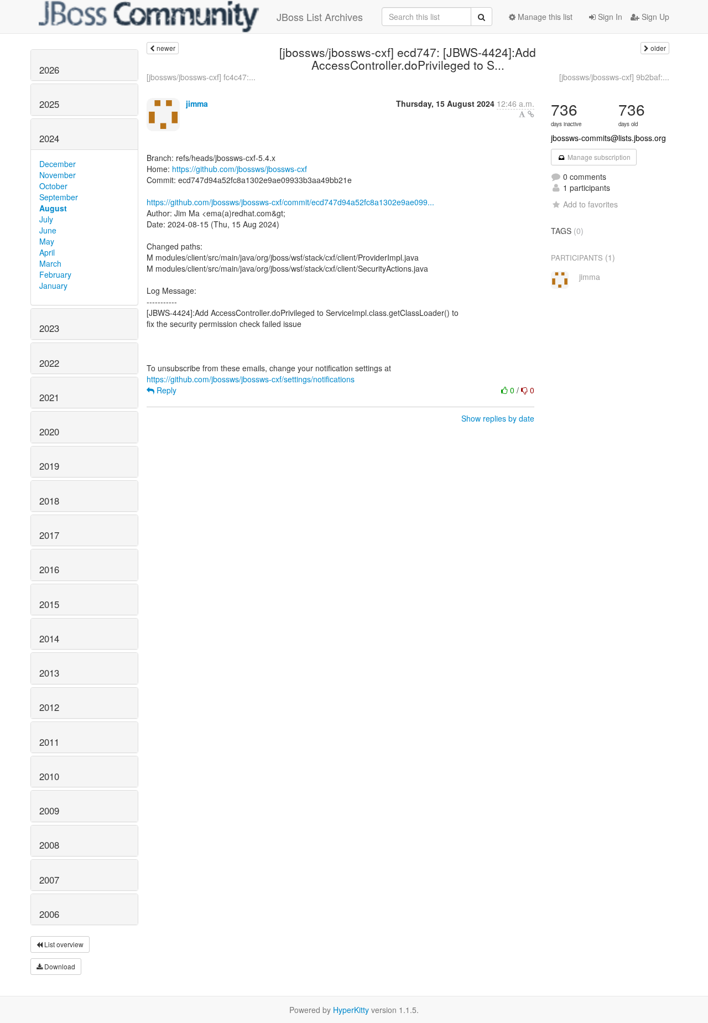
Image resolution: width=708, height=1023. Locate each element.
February (55, 274)
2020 (49, 431)
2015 (49, 604)
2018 (49, 500)
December (57, 163)
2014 (49, 638)
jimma (197, 103)
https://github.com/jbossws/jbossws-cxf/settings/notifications (251, 379)
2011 (49, 742)
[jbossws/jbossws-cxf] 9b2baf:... (614, 76)
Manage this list (544, 16)
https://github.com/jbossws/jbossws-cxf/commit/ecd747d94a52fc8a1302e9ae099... (290, 201)
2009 (49, 810)
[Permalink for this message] (531, 114)
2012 (49, 707)
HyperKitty (351, 1009)
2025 (49, 104)
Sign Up (654, 16)
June (47, 230)
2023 (49, 328)
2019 (49, 465)
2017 (49, 535)
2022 (49, 363)
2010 (49, 776)
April (47, 252)
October (53, 185)
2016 (49, 569)
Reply (165, 390)
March (50, 263)
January (53, 285)
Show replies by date (497, 418)
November (57, 174)
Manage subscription (598, 157)
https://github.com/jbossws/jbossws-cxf (239, 168)
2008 (49, 844)
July (46, 219)
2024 (49, 138)
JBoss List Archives (320, 16)
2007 (49, 879)
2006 (49, 914)
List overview (63, 944)
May (46, 241)
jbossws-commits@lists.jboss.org (608, 137)
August (53, 208)
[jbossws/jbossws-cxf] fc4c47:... (201, 76)
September (58, 196)
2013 (49, 672)
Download (59, 966)
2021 (49, 397)
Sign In (609, 16)
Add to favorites (590, 204)
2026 (49, 69)
